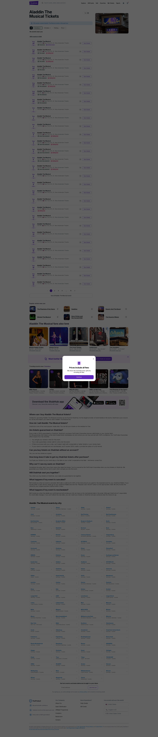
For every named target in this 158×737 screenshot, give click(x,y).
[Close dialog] (93, 359)
